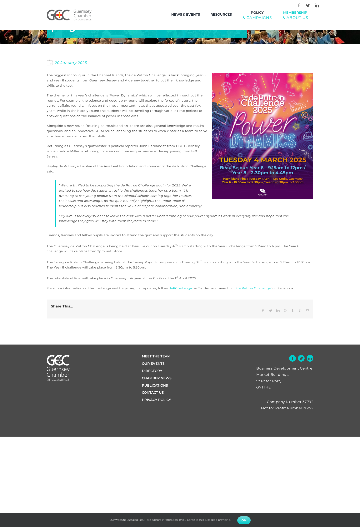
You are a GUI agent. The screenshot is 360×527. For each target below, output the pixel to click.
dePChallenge (180, 288)
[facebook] (299, 5)
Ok (243, 520)
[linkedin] (317, 5)
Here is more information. (161, 519)
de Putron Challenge (253, 288)
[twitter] (308, 5)
